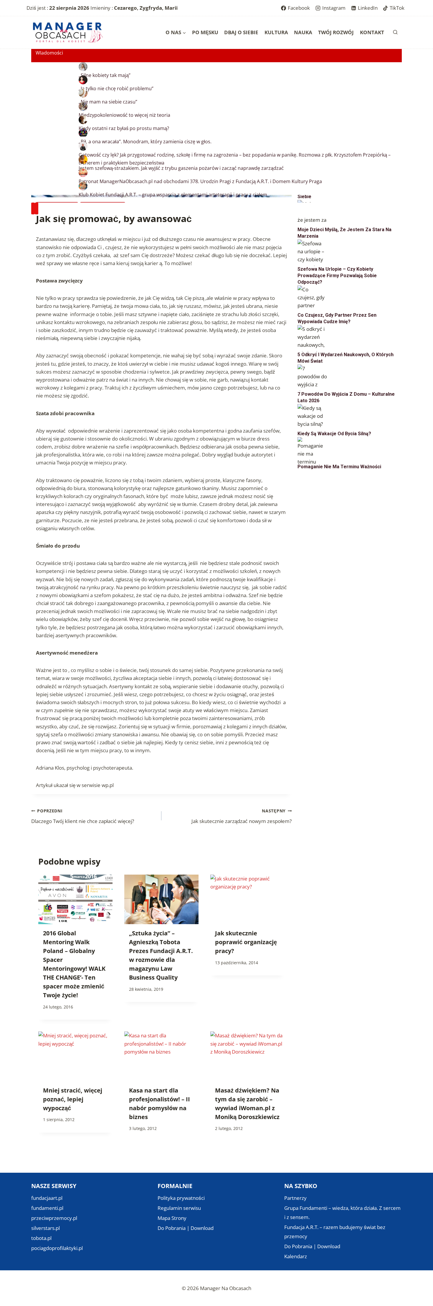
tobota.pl (41, 1238)
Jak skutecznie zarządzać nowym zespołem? (241, 816)
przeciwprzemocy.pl (54, 1218)
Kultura (276, 32)
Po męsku (205, 32)
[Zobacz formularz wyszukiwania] (395, 32)
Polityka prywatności (181, 1198)
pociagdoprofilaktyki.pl (57, 1248)
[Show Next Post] (36, 209)
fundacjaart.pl (46, 1198)
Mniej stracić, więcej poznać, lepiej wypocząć (72, 1099)
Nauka (303, 32)
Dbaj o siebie (241, 32)
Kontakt (372, 32)
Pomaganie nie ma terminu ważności (339, 466)
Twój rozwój (336, 32)
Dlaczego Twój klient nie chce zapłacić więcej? (82, 816)
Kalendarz (295, 1256)
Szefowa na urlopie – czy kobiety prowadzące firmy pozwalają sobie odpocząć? (337, 275)
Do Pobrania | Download (186, 1228)
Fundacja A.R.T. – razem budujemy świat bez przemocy (334, 1232)
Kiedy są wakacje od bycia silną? (334, 433)
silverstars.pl (45, 1228)
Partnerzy (295, 1198)
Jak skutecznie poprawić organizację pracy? (246, 942)
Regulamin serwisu (179, 1208)
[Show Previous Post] (33, 209)
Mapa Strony (172, 1218)
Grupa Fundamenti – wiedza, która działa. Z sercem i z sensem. (342, 1212)
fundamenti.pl (47, 1208)
